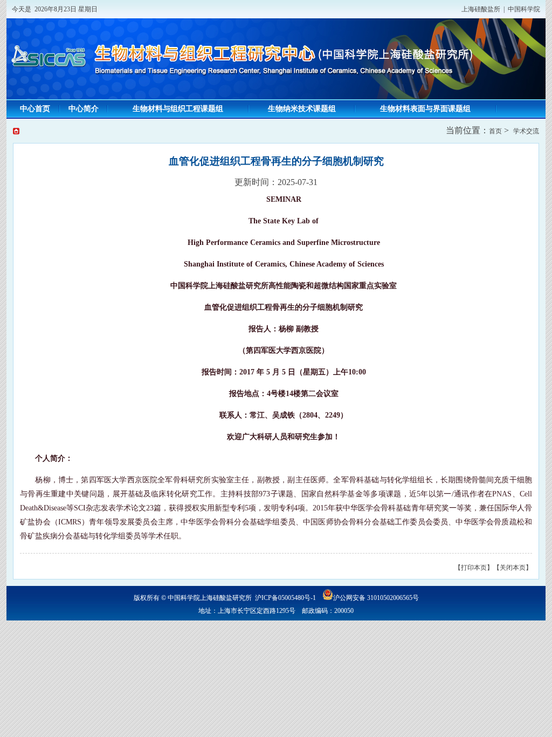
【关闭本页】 (512, 567)
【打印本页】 (473, 567)
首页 (495, 131)
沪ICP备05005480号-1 (285, 598)
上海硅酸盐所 (480, 9)
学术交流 (526, 131)
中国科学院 (524, 9)
